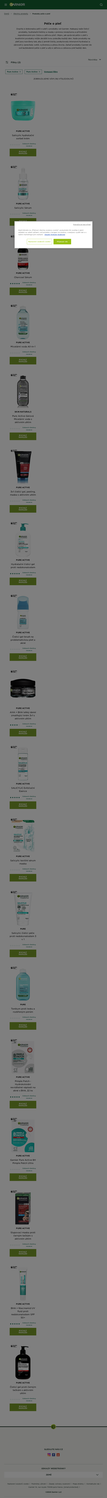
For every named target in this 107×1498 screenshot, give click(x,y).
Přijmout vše (62, 241)
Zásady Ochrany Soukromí (54, 234)
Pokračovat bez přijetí (82, 224)
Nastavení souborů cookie (39, 241)
